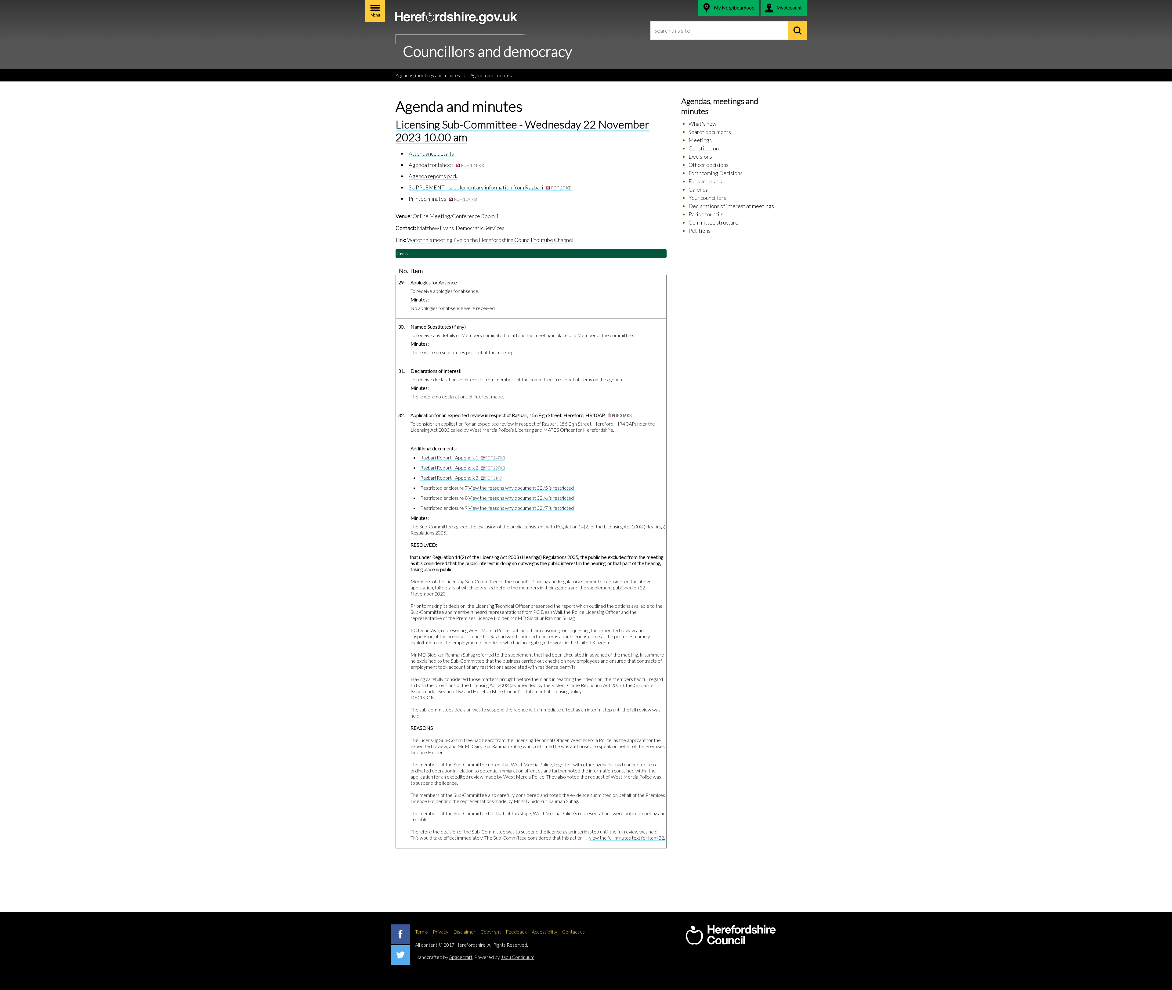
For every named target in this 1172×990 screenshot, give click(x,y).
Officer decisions (709, 164)
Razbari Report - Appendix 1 (462, 457)
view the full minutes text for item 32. (627, 838)
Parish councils (706, 214)
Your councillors (707, 197)
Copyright (490, 931)
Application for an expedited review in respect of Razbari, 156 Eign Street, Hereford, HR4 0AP (521, 415)
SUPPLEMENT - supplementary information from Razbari (490, 187)
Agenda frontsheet (446, 164)
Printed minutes (443, 198)
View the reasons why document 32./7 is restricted (521, 508)
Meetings (700, 140)
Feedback (516, 931)
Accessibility (544, 931)
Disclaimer (464, 931)
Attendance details (431, 153)
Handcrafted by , (444, 957)
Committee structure (713, 222)
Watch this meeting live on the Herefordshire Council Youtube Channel (490, 239)
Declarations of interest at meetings (731, 206)
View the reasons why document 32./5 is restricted (521, 488)
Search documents (710, 131)
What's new (702, 123)
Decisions (700, 156)
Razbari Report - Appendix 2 (462, 467)
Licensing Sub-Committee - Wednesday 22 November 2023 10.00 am (522, 130)
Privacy (440, 931)
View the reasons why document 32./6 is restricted (521, 498)
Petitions (700, 230)
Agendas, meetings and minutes (428, 75)
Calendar (700, 189)
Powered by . (504, 957)
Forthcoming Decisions (716, 173)
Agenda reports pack (433, 176)
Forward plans (705, 181)
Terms (421, 931)
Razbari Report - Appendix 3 (461, 478)
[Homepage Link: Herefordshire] (730, 935)
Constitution (704, 148)
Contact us (573, 931)
